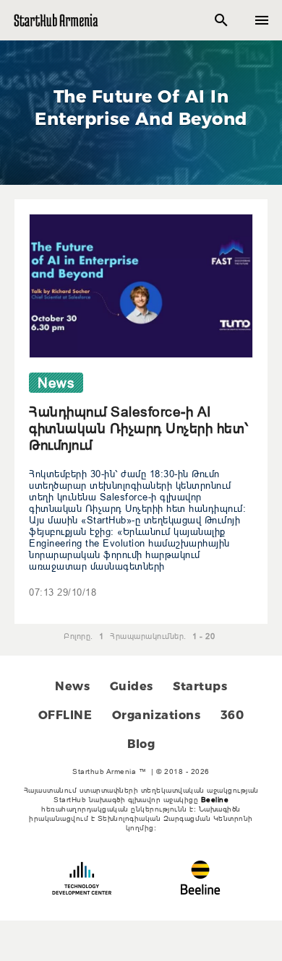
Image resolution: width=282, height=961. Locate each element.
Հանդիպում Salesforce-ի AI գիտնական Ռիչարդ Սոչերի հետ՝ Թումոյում (139, 428)
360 (232, 715)
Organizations (156, 715)
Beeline (215, 799)
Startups (200, 686)
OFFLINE (65, 715)
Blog (141, 744)
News (72, 686)
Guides (131, 686)
